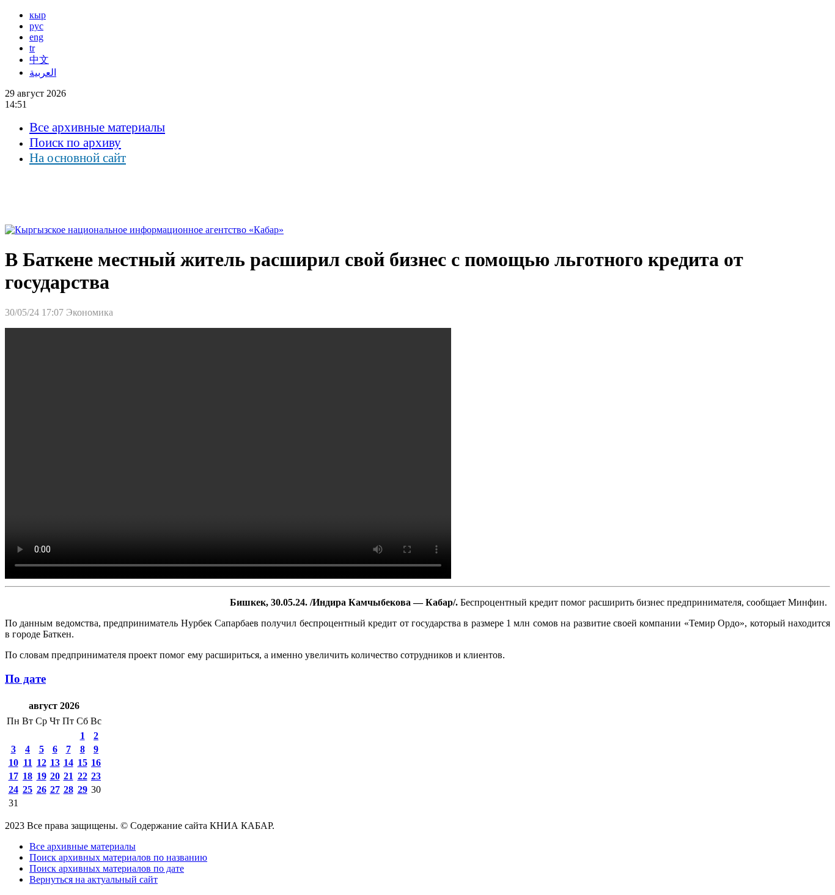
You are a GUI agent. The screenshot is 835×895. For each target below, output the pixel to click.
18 (27, 776)
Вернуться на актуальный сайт (93, 879)
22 (82, 776)
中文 (39, 59)
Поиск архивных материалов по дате (106, 868)
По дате (25, 678)
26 (41, 789)
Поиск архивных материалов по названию (118, 857)
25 (27, 789)
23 (96, 776)
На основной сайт (77, 157)
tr (32, 48)
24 (13, 789)
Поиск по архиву (75, 142)
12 (41, 762)
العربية (42, 72)
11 (27, 762)
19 (41, 776)
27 (55, 789)
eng (36, 37)
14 (68, 762)
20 (55, 776)
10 (13, 762)
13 (55, 762)
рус (36, 26)
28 (68, 789)
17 (13, 776)
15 (82, 762)
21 (68, 776)
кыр (37, 15)
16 (96, 762)
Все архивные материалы (97, 127)
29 (82, 789)
